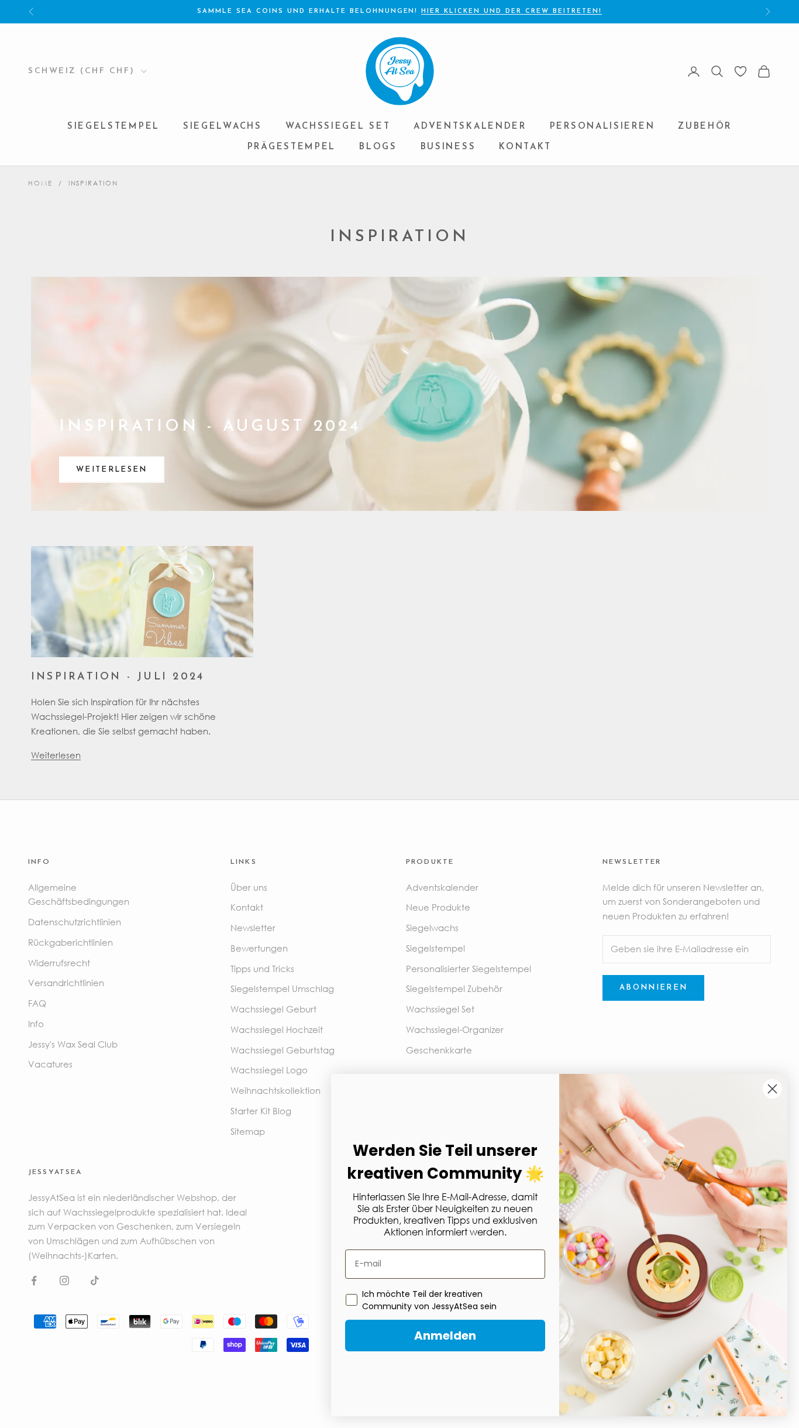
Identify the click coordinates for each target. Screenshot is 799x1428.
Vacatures (50, 1064)
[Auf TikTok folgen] (95, 1280)
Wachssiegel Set (338, 126)
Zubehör (705, 126)
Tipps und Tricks (262, 968)
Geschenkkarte (439, 1050)
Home (40, 183)
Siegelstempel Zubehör (454, 988)
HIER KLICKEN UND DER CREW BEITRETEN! (511, 11)
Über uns (248, 887)
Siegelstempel (113, 126)
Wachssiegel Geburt (273, 1009)
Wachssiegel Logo (269, 1070)
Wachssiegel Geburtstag (282, 1050)
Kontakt (525, 147)
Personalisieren (602, 126)
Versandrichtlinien (66, 982)
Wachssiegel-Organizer (455, 1029)
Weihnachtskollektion (275, 1090)
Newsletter (252, 927)
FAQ (37, 1003)
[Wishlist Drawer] (740, 71)
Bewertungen (259, 948)
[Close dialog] (772, 1089)
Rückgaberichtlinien (70, 942)
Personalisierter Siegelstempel (468, 968)
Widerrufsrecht (59, 962)
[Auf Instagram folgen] (64, 1280)
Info (36, 1023)
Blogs (378, 147)
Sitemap (247, 1131)
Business (448, 147)
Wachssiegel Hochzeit (276, 1029)
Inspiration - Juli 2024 (117, 677)
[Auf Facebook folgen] (34, 1280)
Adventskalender (470, 126)
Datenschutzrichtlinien (74, 921)
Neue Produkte (438, 907)
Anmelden (445, 1335)
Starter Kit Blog (260, 1111)
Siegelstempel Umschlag (282, 988)
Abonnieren (653, 987)
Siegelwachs (222, 126)
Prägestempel (291, 147)
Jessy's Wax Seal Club (73, 1044)
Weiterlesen (111, 469)
